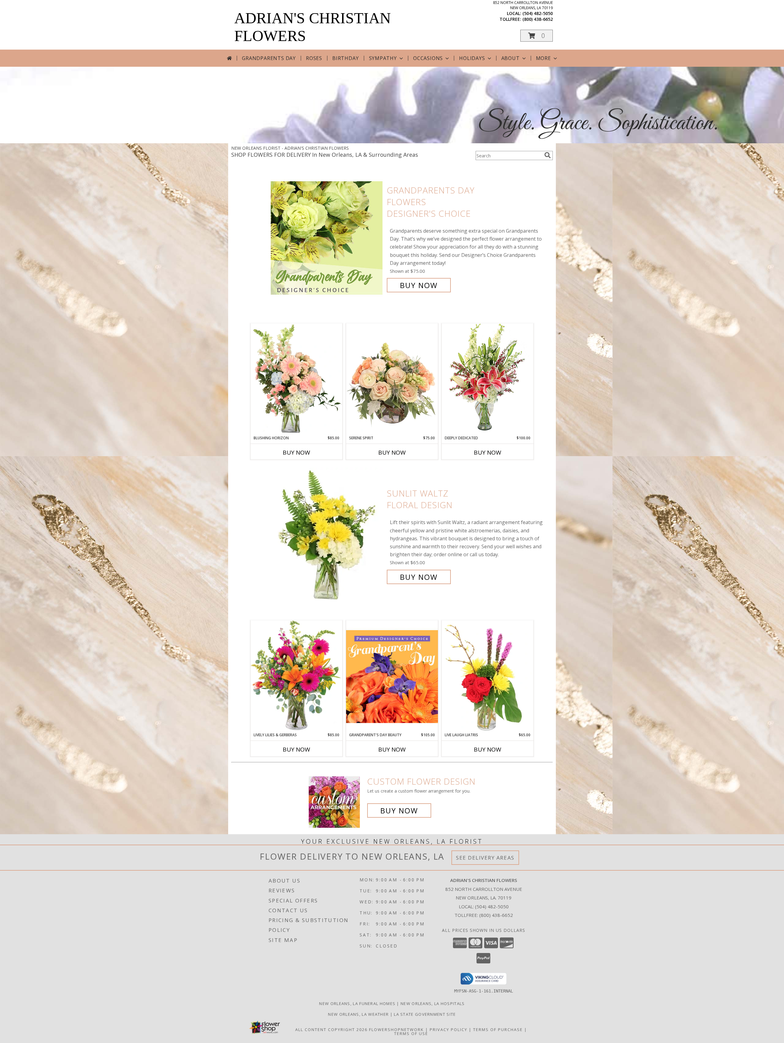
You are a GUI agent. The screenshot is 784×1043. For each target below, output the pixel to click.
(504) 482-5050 (537, 13)
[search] (547, 155)
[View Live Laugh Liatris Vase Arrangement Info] (487, 676)
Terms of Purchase (498, 1029)
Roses (314, 58)
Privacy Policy (448, 1029)
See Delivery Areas (485, 857)
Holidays (472, 58)
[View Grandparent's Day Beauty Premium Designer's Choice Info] (392, 676)
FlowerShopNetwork (396, 1029)
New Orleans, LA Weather (358, 1014)
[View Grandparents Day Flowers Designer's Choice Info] (327, 238)
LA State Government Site (425, 1014)
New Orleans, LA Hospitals (433, 1003)
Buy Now (419, 285)
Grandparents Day (269, 58)
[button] (536, 36)
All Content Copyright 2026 (331, 1029)
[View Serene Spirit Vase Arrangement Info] (392, 379)
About (510, 58)
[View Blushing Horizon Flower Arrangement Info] (296, 379)
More (543, 58)
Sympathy (383, 58)
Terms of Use (411, 1033)
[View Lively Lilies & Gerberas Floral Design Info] (296, 676)
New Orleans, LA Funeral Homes (357, 1003)
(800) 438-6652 (537, 19)
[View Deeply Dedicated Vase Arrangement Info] (487, 379)
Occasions (428, 58)
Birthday (345, 58)
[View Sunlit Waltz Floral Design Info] (327, 535)
